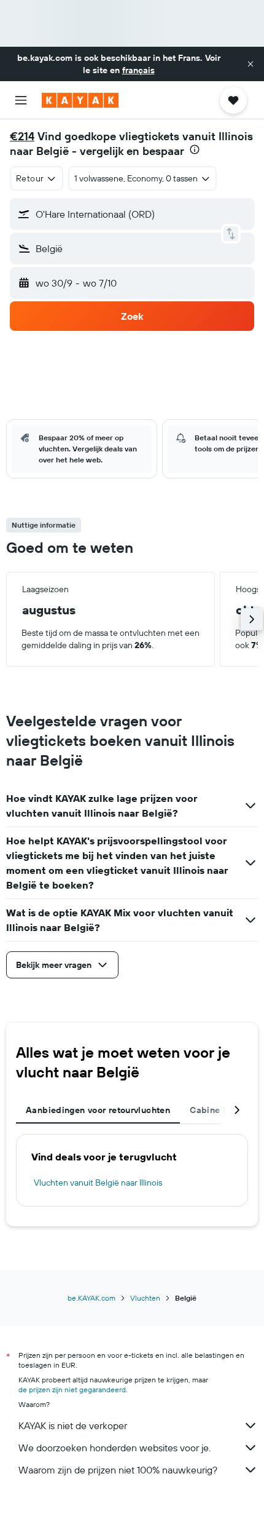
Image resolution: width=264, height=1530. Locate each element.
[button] (250, 63)
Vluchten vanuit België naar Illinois (98, 1182)
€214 (22, 136)
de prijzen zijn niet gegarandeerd (72, 1389)
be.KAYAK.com (91, 1297)
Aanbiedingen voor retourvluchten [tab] (98, 1110)
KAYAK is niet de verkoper (72, 1425)
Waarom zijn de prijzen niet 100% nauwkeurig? (117, 1470)
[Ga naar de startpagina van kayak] (80, 100)
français (138, 70)
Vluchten (145, 1297)
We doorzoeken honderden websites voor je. (114, 1447)
